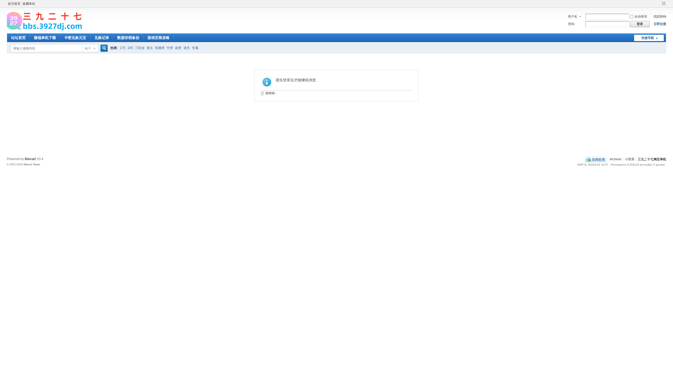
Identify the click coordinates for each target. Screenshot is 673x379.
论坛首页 (18, 38)
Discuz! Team (32, 164)
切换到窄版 (663, 3)
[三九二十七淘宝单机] (46, 30)
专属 (195, 48)
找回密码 (660, 16)
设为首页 (14, 4)
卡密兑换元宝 (75, 38)
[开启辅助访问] (658, 3)
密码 (571, 24)
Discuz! (30, 159)
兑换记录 (101, 38)
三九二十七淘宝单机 (652, 159)
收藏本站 (29, 4)
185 (130, 48)
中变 (170, 48)
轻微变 (160, 48)
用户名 (572, 16)
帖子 (88, 48)
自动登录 (641, 16)
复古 (150, 48)
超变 (178, 48)
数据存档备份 (128, 38)
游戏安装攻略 (158, 38)
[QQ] (595, 159)
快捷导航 (647, 38)
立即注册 (660, 24)
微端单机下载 (45, 38)
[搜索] (103, 48)
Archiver (615, 159)
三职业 (140, 48)
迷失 (186, 48)
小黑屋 (629, 159)
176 (122, 48)
